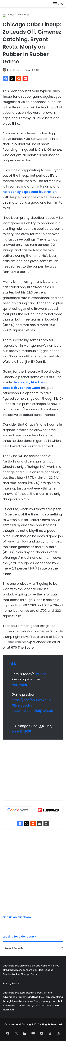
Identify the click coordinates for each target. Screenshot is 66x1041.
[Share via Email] (39, 823)
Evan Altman (14, 70)
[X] (12, 78)
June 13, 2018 (21, 731)
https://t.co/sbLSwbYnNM (31, 700)
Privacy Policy (11, 983)
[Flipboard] (25, 78)
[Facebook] (5, 78)
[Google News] (18, 810)
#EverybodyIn (22, 705)
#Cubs (40, 674)
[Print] (46, 823)
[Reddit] (18, 78)
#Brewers (19, 685)
